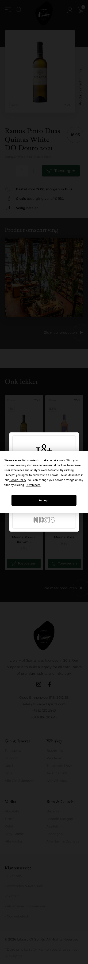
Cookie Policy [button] (17, 480)
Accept (44, 500)
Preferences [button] (33, 485)
